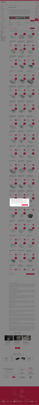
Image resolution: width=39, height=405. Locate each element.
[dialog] (19, 202)
